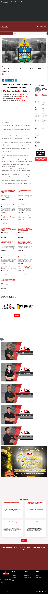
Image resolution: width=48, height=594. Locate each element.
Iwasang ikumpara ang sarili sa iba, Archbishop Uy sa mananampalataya (25, 293)
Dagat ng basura (36, 114)
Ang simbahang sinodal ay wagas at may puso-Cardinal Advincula (25, 280)
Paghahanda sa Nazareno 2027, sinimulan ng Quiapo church (7, 242)
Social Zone (8, 66)
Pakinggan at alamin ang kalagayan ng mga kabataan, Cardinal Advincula (8, 216)
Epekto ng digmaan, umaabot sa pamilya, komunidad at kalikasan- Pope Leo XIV (24, 204)
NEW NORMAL (36, 95)
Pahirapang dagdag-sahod (44, 114)
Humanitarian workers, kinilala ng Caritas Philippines (24, 216)
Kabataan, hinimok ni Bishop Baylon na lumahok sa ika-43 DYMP (25, 267)
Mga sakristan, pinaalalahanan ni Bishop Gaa (12, 527)
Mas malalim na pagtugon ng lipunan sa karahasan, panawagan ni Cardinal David (8, 267)
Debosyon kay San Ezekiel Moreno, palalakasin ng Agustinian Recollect (8, 280)
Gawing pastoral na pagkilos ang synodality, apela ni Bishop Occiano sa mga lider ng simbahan (25, 229)
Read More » (4, 199)
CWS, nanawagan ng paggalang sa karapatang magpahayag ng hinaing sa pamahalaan (8, 306)
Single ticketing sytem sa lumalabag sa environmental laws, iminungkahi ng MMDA (25, 255)
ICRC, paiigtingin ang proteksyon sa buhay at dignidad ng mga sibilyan (8, 203)
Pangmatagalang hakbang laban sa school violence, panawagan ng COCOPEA (8, 191)
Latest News (5, 66)
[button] (6, 33)
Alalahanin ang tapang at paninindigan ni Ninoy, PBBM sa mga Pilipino (8, 229)
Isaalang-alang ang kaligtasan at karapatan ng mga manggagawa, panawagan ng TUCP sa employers (25, 242)
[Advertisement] (24, 12)
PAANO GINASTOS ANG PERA (37, 133)
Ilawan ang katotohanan (44, 95)
